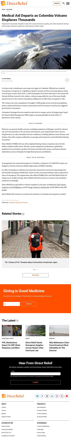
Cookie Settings (41, 435)
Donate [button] (57, 3)
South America (23, 202)
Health (17, 202)
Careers (3, 410)
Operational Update (8, 338)
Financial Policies (42, 416)
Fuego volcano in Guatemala (38, 187)
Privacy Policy (41, 432)
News (3, 9)
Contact (3, 407)
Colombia (11, 202)
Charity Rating (5, 426)
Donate (29, 304)
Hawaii (27, 338)
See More (35, 275)
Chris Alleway (7, 78)
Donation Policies (42, 410)
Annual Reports (41, 407)
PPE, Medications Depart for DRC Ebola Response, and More (11, 345)
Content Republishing (43, 426)
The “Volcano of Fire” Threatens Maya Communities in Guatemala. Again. (31, 262)
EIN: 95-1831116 (6, 432)
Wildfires (52, 338)
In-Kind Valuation (42, 413)
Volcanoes (9, 9)
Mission (3, 413)
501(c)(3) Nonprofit (7, 429)
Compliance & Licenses (8, 435)
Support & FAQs (6, 416)
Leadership (40, 429)
